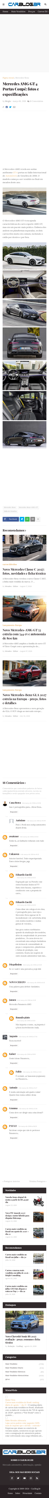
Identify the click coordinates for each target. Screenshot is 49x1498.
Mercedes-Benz (22, 78)
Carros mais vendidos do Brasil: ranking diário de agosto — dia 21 (22, 1403)
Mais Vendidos (18, 11)
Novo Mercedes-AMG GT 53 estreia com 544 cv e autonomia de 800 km (24, 634)
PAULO (13, 1125)
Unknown (14, 854)
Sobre (17, 1493)
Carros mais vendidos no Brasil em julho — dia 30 (16, 1255)
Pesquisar (45, 4)
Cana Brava (15, 802)
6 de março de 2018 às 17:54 (28, 1037)
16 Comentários (36, 101)
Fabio (19, 1071)
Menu (3, 4)
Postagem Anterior (12, 1181)
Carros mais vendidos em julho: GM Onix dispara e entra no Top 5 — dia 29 (16, 1289)
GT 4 (15, 172)
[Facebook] (7, 107)
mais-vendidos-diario (24, 1368)
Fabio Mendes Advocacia (15, 1420)
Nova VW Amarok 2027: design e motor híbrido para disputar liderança (17, 1215)
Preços (31, 11)
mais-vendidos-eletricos (24, 1372)
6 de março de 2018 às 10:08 (31, 803)
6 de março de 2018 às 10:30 (32, 965)
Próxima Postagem (37, 1181)
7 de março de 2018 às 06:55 (27, 1126)
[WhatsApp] (27, 519)
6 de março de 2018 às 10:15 (30, 854)
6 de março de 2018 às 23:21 (32, 1072)
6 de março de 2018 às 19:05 (26, 1054)
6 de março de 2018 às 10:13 (29, 837)
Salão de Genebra (10, 511)
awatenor (14, 836)
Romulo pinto (23, 1017)
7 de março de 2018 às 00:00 (36, 821)
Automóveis (11, 175)
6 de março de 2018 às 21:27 (28, 1088)
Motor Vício (10, 1400)
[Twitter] (10, 107)
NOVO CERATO (17, 982)
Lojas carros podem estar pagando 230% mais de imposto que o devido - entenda (22, 1424)
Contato (38, 1493)
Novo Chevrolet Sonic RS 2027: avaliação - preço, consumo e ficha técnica (22, 1339)
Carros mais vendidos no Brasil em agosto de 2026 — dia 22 (17, 1231)
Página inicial (8, 78)
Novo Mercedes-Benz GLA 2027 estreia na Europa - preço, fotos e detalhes (24, 699)
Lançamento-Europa (12, 625)
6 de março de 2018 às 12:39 (26, 1000)
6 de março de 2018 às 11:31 (36, 982)
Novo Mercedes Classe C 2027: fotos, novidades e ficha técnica (24, 571)
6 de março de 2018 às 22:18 (28, 1109)
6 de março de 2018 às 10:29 (26, 905)
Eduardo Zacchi (24, 874)
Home (5, 11)
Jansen (12, 999)
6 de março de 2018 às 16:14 (26, 1021)
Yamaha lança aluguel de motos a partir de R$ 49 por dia (17, 1199)
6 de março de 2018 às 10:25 (26, 878)
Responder (14, 812)
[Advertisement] (24, 43)
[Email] (14, 107)
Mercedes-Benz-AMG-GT (28, 507)
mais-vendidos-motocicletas (24, 1375)
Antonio (13, 1087)
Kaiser (12, 1053)
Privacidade (27, 1493)
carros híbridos (10, 564)
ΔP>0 (24, 1379)
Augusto (13, 1036)
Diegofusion (15, 964)
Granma (13, 1108)
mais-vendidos (24, 1364)
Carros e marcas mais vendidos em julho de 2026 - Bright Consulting (17, 1273)
